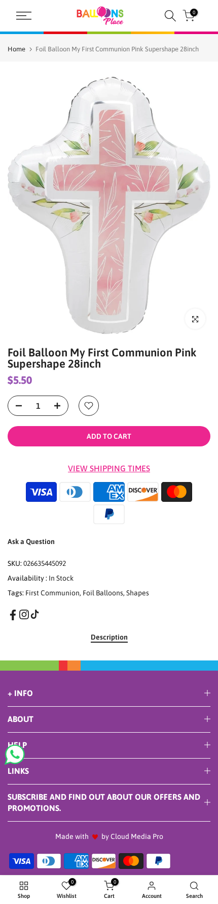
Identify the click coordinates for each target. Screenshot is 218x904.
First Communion (52, 593)
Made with (72, 836)
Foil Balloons (103, 593)
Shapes (137, 593)
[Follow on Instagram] (24, 614)
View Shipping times (109, 468)
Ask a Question (31, 541)
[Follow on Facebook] (13, 615)
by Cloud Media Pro (132, 836)
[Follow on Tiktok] (35, 614)
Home (16, 49)
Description (109, 637)
